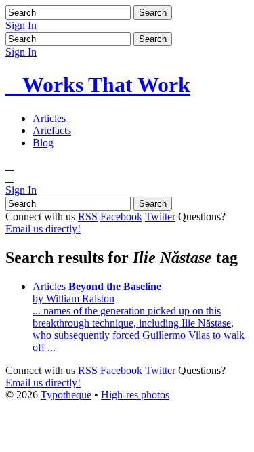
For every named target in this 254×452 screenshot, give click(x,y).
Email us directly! (43, 228)
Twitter (160, 216)
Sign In (21, 25)
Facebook (121, 216)
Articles (49, 118)
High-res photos (135, 394)
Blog (43, 142)
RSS (88, 216)
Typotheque (66, 394)
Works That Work (97, 85)
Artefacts (52, 130)
